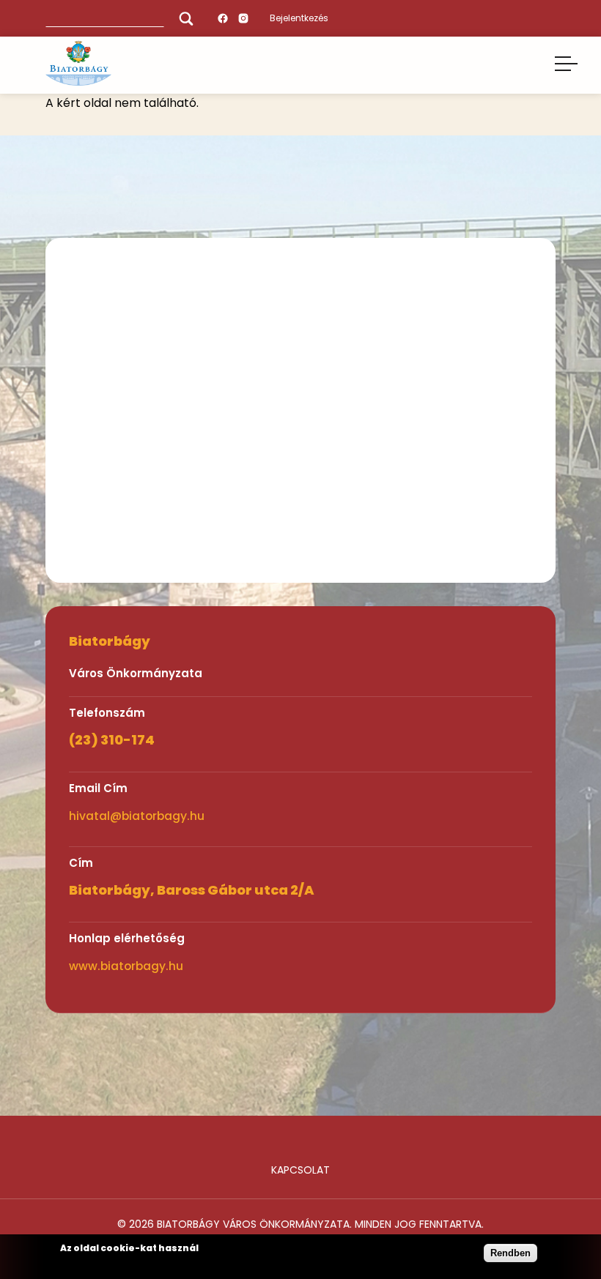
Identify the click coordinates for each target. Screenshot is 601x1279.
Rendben (510, 1253)
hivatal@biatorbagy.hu (136, 816)
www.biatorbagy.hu (126, 966)
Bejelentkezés (299, 18)
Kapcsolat (300, 1170)
